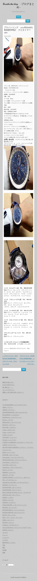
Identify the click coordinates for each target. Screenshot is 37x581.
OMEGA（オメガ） (8, 500)
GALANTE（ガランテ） (9, 465)
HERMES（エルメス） (9, 472)
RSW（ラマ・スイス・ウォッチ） (12, 517)
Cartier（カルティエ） (9, 430)
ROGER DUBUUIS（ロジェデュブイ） (13, 512)
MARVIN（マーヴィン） (9, 485)
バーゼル (5, 540)
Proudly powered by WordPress (18, 577)
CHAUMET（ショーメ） (9, 437)
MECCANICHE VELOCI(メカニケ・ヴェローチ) (16, 492)
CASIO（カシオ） (7, 435)
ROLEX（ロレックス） (9, 515)
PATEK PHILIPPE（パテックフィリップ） (14, 505)
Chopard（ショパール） (9, 440)
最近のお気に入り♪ (8, 382)
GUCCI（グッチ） (7, 470)
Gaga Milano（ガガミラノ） (10, 462)
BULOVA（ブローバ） (9, 425)
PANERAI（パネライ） (9, 502)
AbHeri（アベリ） (7, 407)
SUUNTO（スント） (8, 522)
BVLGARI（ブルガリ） (9, 427)
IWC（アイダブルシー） (9, 480)
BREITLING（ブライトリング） (18, 348)
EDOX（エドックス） (8, 452)
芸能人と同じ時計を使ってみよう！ (13, 392)
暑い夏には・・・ (7, 387)
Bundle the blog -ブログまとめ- (18, 6)
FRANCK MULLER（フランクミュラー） (14, 460)
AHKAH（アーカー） (8, 410)
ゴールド (5, 532)
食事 (3, 552)
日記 (3, 545)
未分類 (4, 550)
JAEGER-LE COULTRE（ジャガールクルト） (15, 482)
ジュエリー (5, 537)
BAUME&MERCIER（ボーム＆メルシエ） (15, 412)
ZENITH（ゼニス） (8, 530)
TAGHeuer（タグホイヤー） (10, 525)
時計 (28, 348)
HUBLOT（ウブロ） (8, 475)
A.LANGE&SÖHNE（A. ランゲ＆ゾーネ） (14, 405)
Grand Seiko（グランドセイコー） (12, 467)
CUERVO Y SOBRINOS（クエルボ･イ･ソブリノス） (17, 442)
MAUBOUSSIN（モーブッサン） (12, 487)
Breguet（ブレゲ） (8, 420)
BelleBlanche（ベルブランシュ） (12, 417)
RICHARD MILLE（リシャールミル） (13, 510)
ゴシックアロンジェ (8, 390)
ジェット (5, 535)
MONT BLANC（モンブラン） (11, 495)
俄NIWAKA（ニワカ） (9, 542)
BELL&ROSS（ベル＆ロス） (11, 415)
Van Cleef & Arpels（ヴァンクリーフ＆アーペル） (17, 527)
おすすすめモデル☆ (8, 385)
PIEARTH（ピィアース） (9, 507)
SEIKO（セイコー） (8, 520)
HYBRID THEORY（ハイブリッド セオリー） (16, 477)
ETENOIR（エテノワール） (10, 455)
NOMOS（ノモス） (8, 497)
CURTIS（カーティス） (9, 445)
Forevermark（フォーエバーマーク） (13, 457)
